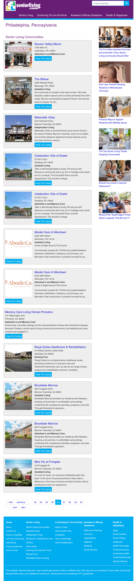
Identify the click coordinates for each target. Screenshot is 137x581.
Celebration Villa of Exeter (51, 155)
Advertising (11, 542)
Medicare (88, 541)
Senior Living (26, 15)
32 (35, 502)
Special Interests (120, 561)
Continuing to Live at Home (69, 522)
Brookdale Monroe (46, 385)
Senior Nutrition (119, 534)
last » (23, 507)
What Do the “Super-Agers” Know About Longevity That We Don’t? (114, 216)
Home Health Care (63, 530)
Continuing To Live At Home (52, 15)
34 (46, 502)
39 (75, 502)
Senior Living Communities (38, 527)
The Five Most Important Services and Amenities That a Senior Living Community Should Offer (115, 52)
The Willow (42, 79)
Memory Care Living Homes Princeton (29, 312)
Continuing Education (122, 557)
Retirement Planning (93, 530)
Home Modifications (64, 542)
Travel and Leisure (121, 549)
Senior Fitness (119, 537)
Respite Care (32, 554)
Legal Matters (90, 537)
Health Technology (121, 545)
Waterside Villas (45, 117)
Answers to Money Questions (86, 15)
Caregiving (59, 534)
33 (41, 502)
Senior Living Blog (14, 534)
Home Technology (63, 538)
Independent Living (34, 534)
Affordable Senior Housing (37, 557)
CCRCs (29, 542)
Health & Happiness (116, 15)
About (8, 527)
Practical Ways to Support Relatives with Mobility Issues (113, 121)
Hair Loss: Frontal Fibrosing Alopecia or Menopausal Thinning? (112, 87)
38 (69, 502)
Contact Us (11, 530)
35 (52, 502)
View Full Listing (43, 58)
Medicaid (88, 545)
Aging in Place (61, 527)
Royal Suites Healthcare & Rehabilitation (60, 347)
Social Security (90, 549)
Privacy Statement (14, 546)
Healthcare (117, 541)
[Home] (24, 6)
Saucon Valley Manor (48, 44)
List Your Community (15, 538)
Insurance (88, 534)
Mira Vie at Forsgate (47, 462)
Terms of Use (12, 550)
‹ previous (20, 502)
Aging (115, 530)
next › (15, 507)
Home (9, 522)
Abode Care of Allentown (50, 232)
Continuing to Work (121, 553)
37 (64, 502)
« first (9, 502)
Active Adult (31, 546)
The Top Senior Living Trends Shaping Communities (113, 153)
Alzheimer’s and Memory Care (39, 538)
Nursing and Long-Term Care (38, 550)
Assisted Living (32, 530)
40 (81, 502)
